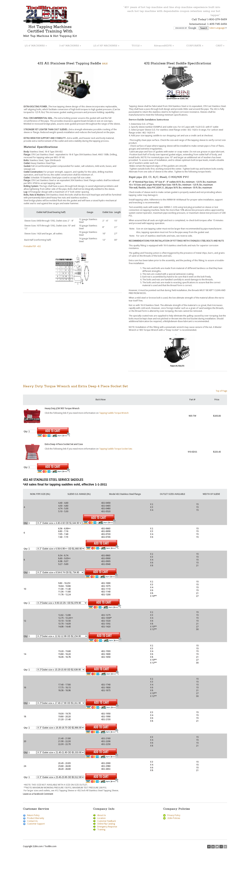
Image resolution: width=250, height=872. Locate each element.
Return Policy (33, 815)
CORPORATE (194, 45)
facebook (209, 846)
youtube (213, 846)
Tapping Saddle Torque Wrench (114, 413)
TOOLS (137, 45)
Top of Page (221, 391)
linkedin (225, 846)
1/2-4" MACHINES (36, 45)
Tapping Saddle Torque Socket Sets (115, 449)
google (221, 846)
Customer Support (36, 824)
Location (101, 818)
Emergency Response (107, 827)
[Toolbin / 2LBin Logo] (46, 22)
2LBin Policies (173, 818)
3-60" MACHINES (70, 45)
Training (101, 829)
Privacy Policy (173, 815)
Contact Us (32, 821)
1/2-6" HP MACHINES (106, 45)
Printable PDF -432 (32, 246)
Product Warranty (35, 818)
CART (220, 45)
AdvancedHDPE (164, 45)
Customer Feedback (106, 821)
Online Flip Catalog (106, 824)
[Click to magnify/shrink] (72, 84)
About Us (101, 815)
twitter (217, 846)
